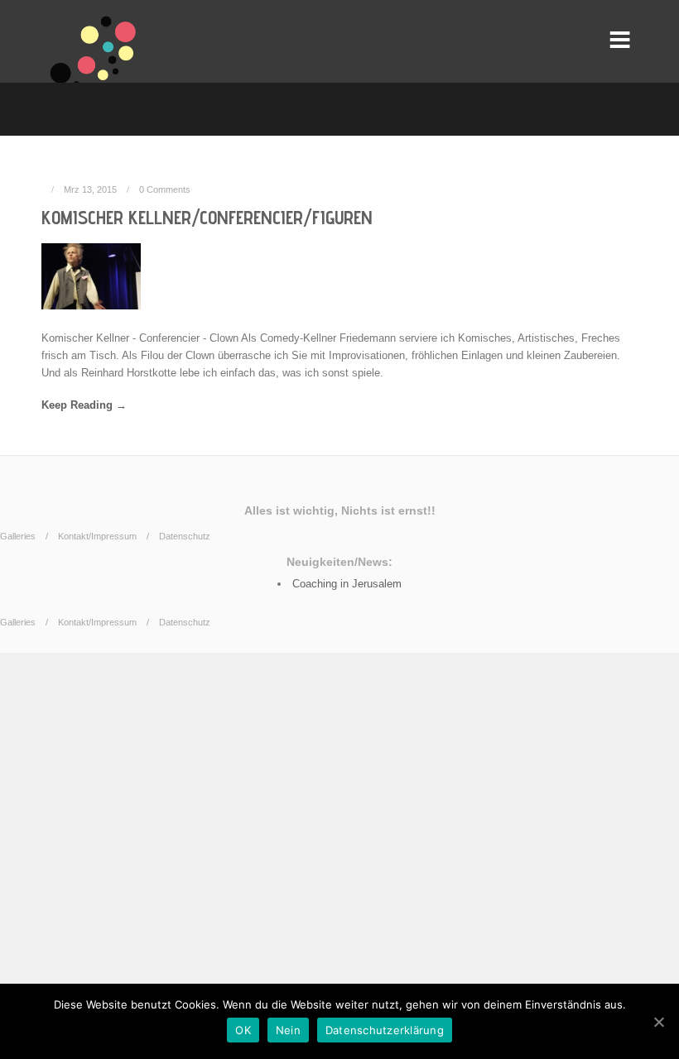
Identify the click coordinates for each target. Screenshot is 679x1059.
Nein (288, 1030)
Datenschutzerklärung (384, 1030)
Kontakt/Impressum (97, 536)
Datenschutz (184, 536)
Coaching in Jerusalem (347, 583)
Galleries (18, 536)
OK (243, 1030)
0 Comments (164, 189)
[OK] (658, 1021)
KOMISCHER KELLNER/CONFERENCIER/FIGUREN (207, 217)
